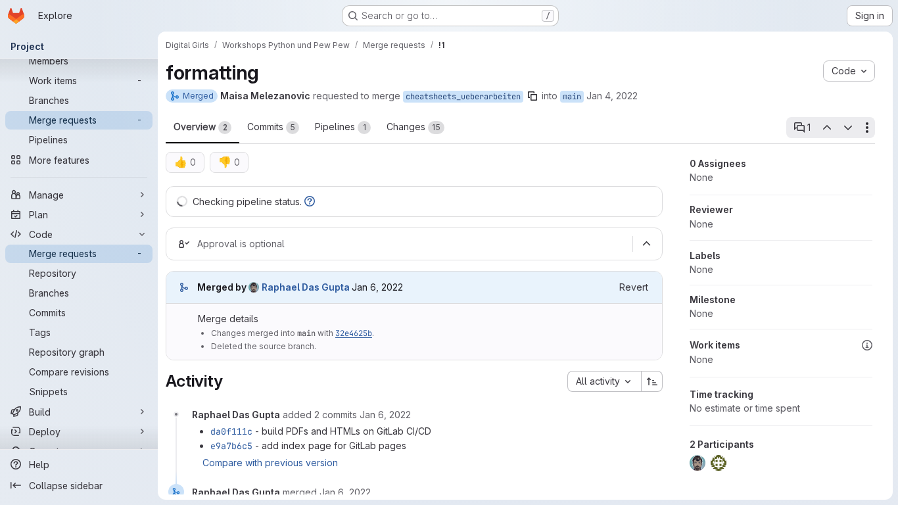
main (572, 96)
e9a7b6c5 (231, 446)
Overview (200, 126)
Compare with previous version (270, 462)
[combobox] (604, 381)
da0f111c (231, 431)
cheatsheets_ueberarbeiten (463, 96)
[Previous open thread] (826, 127)
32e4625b (353, 333)
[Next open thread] (848, 127)
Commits (271, 126)
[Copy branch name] (532, 96)
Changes (413, 126)
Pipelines (340, 126)
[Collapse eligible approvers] (646, 244)
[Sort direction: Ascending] (652, 381)
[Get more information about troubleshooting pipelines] (309, 201)
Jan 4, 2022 (612, 95)
